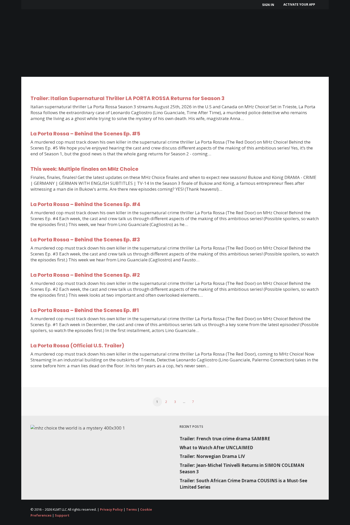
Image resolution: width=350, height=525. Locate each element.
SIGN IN (268, 5)
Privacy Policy (111, 509)
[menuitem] (269, 4)
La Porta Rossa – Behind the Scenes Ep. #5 (85, 133)
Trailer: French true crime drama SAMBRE (225, 439)
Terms (131, 509)
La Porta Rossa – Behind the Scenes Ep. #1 (84, 310)
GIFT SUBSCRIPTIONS (174, 26)
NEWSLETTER (219, 26)
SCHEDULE (131, 26)
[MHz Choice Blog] (39, 22)
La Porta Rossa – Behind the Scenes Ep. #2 (85, 274)
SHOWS (99, 26)
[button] (343, 26)
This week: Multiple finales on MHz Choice (84, 169)
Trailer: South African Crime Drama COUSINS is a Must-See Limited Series (243, 484)
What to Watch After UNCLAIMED (216, 448)
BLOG (248, 26)
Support (62, 515)
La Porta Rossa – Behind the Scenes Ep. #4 (85, 204)
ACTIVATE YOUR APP (299, 4)
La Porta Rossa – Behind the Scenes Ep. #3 (85, 239)
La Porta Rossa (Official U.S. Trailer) (77, 345)
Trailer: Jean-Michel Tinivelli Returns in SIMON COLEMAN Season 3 (242, 468)
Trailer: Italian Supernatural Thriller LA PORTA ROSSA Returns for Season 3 (127, 98)
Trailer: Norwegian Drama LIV (212, 456)
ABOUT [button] (69, 26)
